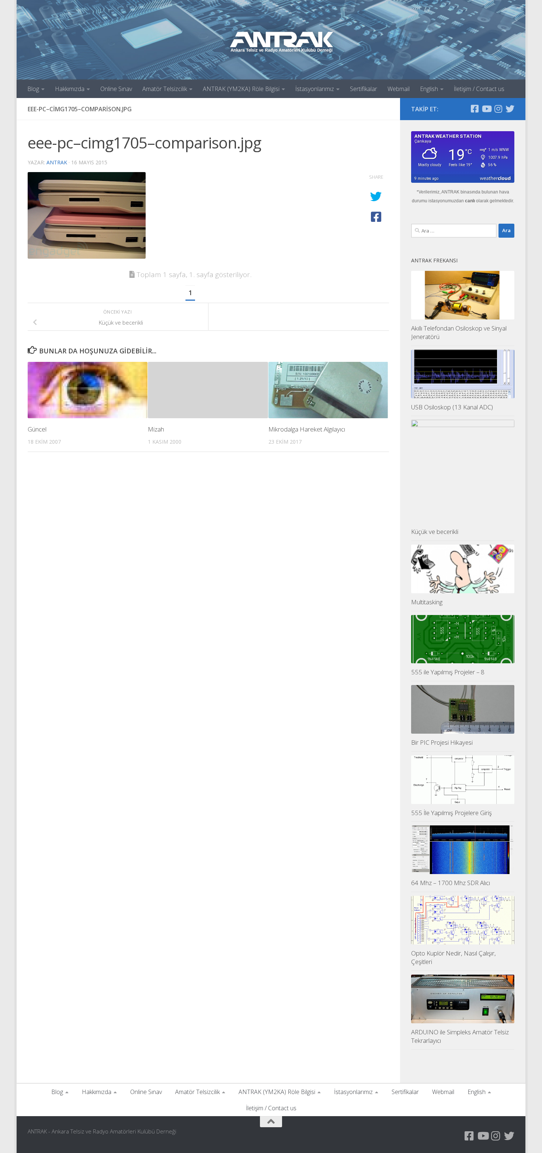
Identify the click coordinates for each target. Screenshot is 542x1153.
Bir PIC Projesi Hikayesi (442, 742)
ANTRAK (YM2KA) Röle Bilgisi (241, 89)
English (429, 89)
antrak (56, 162)
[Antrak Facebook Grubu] (474, 108)
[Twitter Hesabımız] (509, 108)
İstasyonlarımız (314, 89)
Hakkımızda (69, 89)
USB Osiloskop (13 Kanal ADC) (452, 407)
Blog (33, 89)
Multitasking (426, 602)
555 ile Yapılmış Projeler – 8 (447, 672)
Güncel (37, 428)
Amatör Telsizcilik (164, 89)
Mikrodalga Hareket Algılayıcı (306, 428)
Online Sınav (116, 89)
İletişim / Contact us (479, 89)
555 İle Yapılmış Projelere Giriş (451, 812)
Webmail (399, 89)
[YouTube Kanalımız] (486, 108)
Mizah (156, 428)
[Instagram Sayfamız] (498, 108)
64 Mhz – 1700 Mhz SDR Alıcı (450, 882)
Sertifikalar (363, 89)
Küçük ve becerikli (434, 531)
